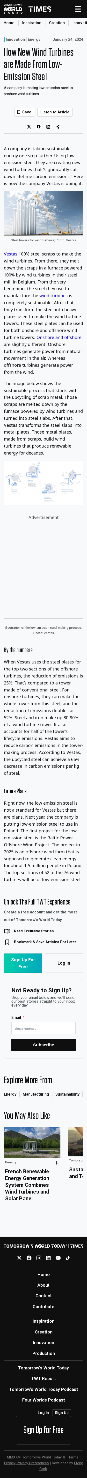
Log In (64, 963)
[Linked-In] (48, 1258)
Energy (34, 39)
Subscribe (43, 1044)
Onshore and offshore (58, 337)
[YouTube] (58, 1258)
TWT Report (43, 1378)
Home (9, 23)
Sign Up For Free (23, 963)
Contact (44, 1295)
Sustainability (67, 1094)
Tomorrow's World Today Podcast (43, 1389)
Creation (57, 23)
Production (43, 1353)
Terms (73, 1457)
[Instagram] (39, 1258)
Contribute (43, 1306)
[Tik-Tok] (68, 1258)
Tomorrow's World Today (43, 1367)
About (43, 1285)
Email (16, 1017)
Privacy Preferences (32, 1463)
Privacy (9, 1463)
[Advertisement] (43, 570)
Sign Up (62, 1412)
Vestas (10, 254)
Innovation (15, 39)
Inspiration (31, 23)
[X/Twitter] (19, 1258)
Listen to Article (55, 112)
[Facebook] (29, 1258)
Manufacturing (36, 1094)
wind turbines (53, 295)
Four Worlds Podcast (43, 1399)
